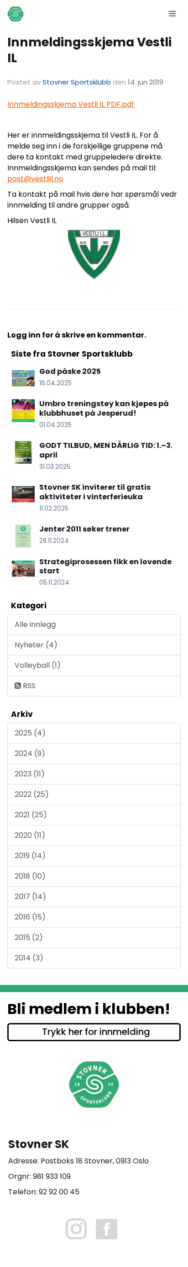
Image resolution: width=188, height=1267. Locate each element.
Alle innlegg (35, 624)
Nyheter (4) (36, 645)
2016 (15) (30, 917)
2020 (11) (30, 835)
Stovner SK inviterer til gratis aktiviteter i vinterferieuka (95, 492)
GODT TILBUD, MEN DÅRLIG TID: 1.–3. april (105, 450)
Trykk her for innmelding (96, 1031)
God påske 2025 (70, 371)
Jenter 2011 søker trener (84, 529)
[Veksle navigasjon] (172, 13)
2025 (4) (30, 733)
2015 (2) (29, 937)
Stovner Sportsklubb (76, 82)
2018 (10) (30, 876)
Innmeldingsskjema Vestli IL (89, 50)
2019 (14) (30, 855)
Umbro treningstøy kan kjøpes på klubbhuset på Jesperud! (104, 408)
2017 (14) (30, 896)
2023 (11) (30, 774)
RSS (28, 686)
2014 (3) (29, 958)
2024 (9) (30, 753)
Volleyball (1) (38, 665)
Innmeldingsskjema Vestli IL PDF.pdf (70, 104)
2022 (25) (32, 794)
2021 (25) (31, 815)
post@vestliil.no (35, 179)
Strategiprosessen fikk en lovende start (105, 566)
